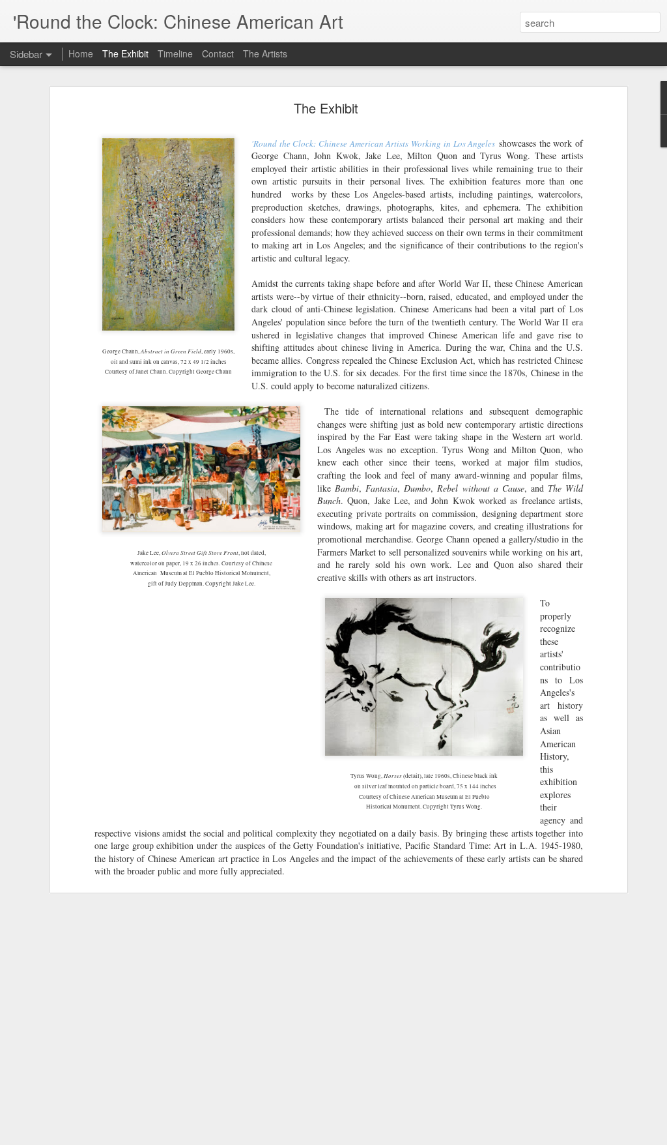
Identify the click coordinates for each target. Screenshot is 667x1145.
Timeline (175, 53)
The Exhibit (326, 107)
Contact (218, 53)
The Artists (265, 53)
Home (80, 53)
